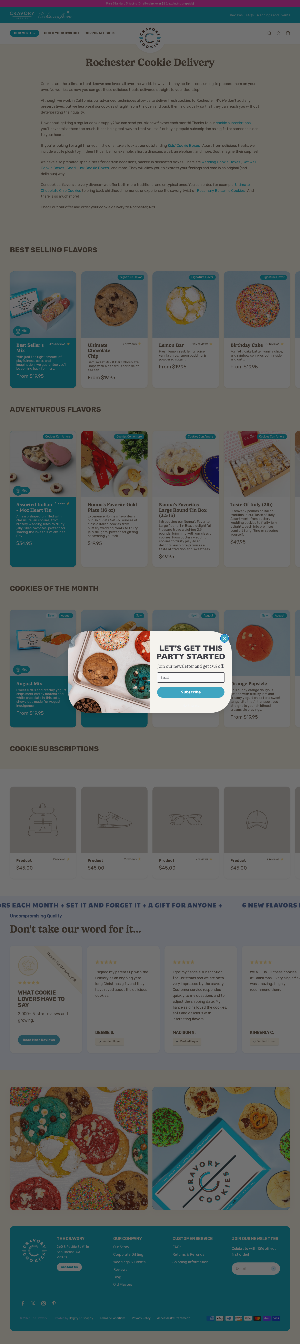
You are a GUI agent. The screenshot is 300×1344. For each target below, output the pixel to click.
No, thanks (190, 705)
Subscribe (191, 692)
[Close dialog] (224, 638)
